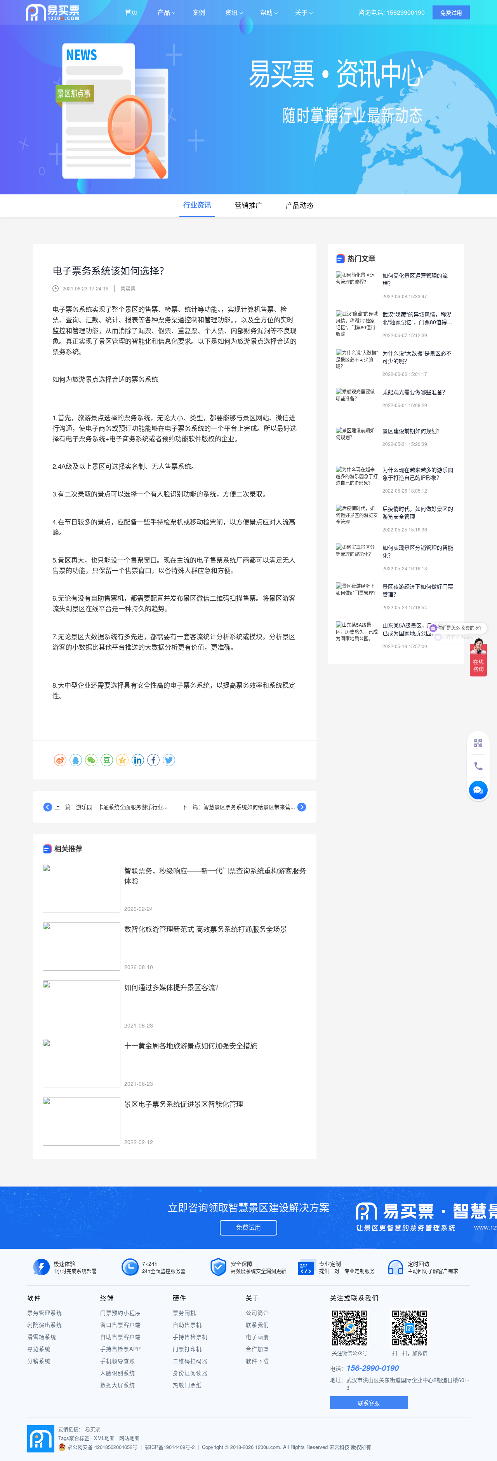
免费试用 (248, 1227)
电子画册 (257, 1336)
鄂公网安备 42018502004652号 (102, 1447)
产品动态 (300, 205)
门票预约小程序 (120, 1312)
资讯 (231, 12)
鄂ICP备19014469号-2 (170, 1447)
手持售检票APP (120, 1349)
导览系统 (38, 1349)
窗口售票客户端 (120, 1324)
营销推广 (248, 205)
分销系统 (38, 1361)
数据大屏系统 (117, 1385)
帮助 (266, 12)
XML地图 (104, 1438)
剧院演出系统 (44, 1324)
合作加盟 (257, 1349)
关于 (301, 12)
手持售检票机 (190, 1336)
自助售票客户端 (120, 1336)
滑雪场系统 (41, 1336)
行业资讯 (197, 205)
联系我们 (257, 1324)
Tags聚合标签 (73, 1438)
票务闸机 (184, 1312)
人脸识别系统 (117, 1373)
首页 (131, 12)
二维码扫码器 (190, 1361)
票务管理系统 (44, 1312)
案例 (199, 12)
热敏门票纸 (187, 1385)
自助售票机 (187, 1324)
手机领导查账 (117, 1361)
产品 (164, 12)
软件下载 (257, 1361)
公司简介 (257, 1312)
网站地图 (129, 1438)
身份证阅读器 (190, 1373)
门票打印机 (187, 1349)
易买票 (92, 1429)
